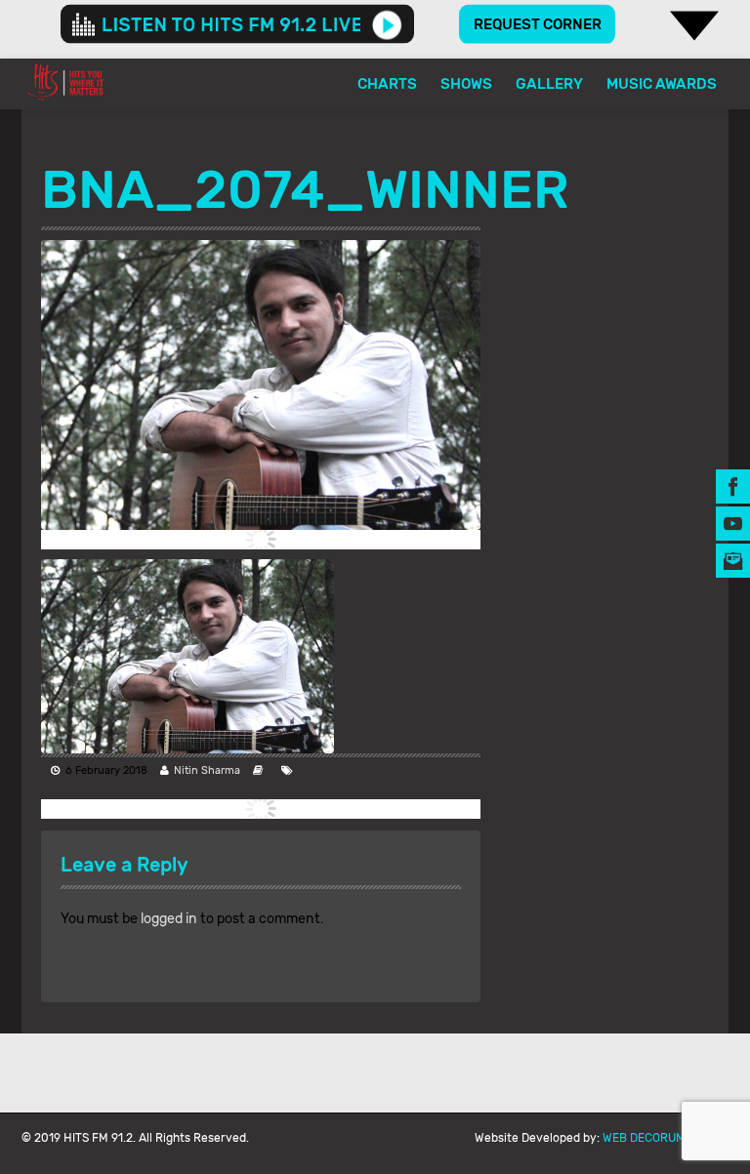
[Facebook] (733, 485)
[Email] (733, 559)
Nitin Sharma (207, 770)
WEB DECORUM (644, 1138)
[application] (237, 24)
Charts (387, 84)
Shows (466, 84)
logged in (169, 919)
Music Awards (661, 84)
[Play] (387, 24)
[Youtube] (733, 522)
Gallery (549, 84)
